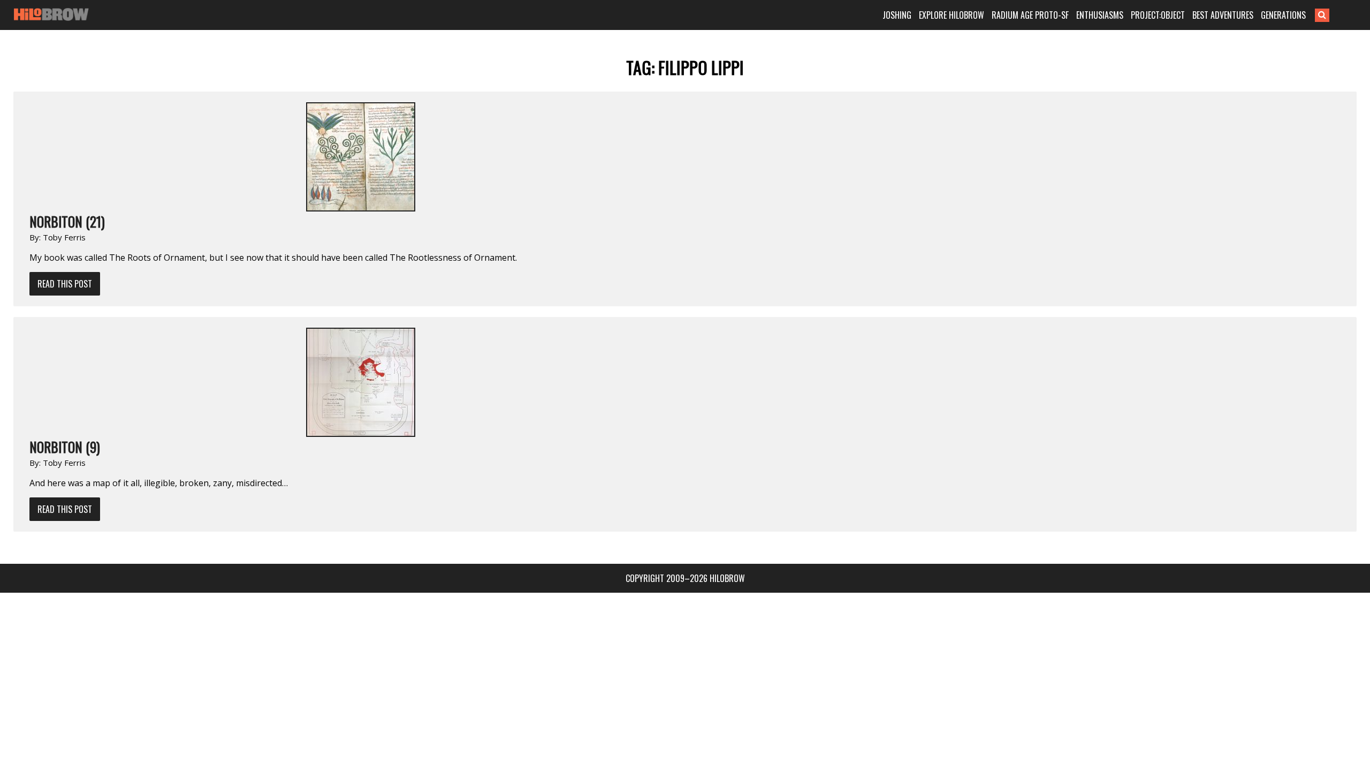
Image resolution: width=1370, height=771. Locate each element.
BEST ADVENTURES (1222, 15)
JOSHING (896, 15)
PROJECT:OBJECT (1158, 15)
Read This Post (64, 283)
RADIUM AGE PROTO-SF (1030, 15)
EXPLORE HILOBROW (951, 15)
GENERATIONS (1283, 15)
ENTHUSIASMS (1099, 15)
